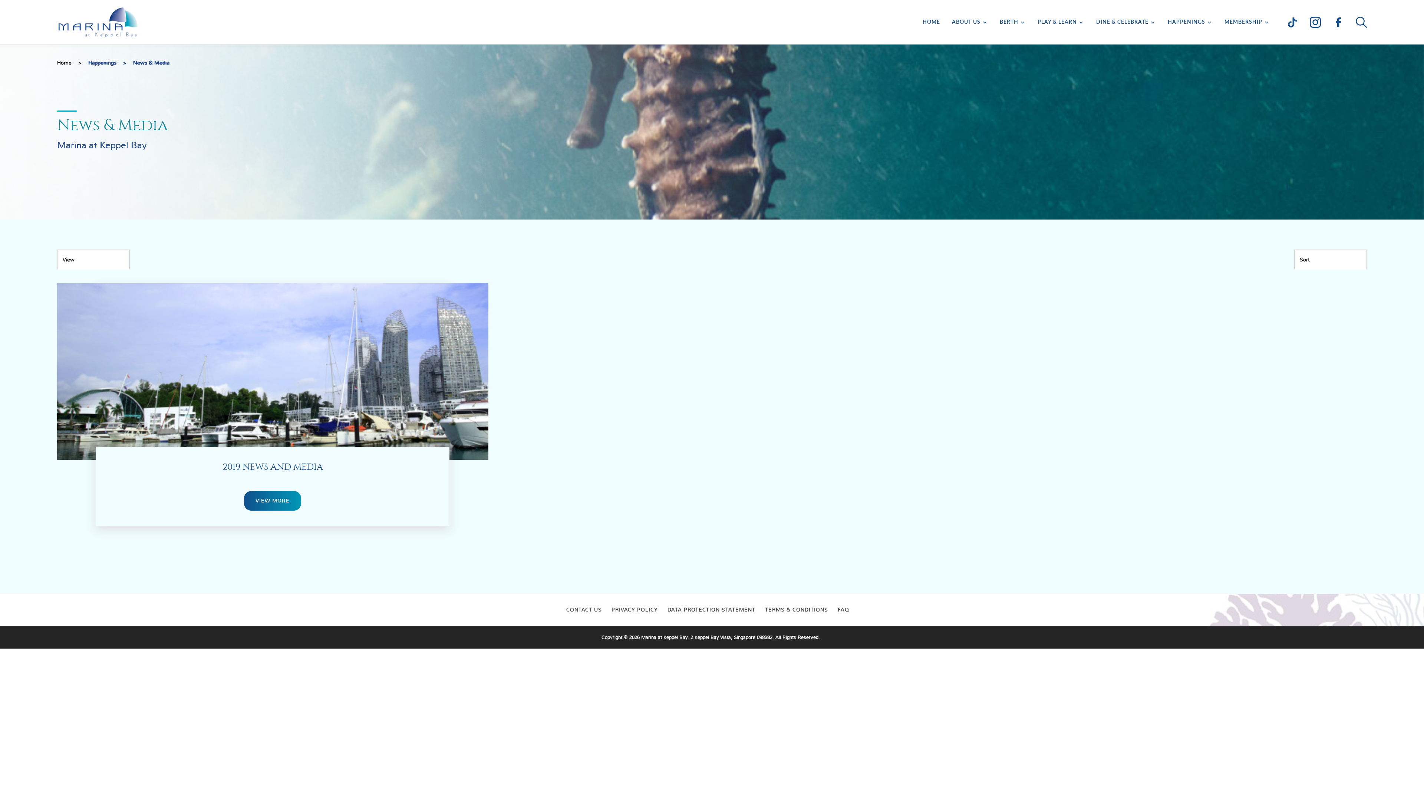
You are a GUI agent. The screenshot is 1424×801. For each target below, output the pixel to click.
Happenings (1186, 22)
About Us (966, 22)
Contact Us (584, 609)
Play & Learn (1057, 22)
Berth (1009, 22)
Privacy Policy (635, 609)
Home (931, 22)
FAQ (843, 609)
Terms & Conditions (796, 609)
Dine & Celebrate (1122, 22)
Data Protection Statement (711, 609)
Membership (1243, 22)
